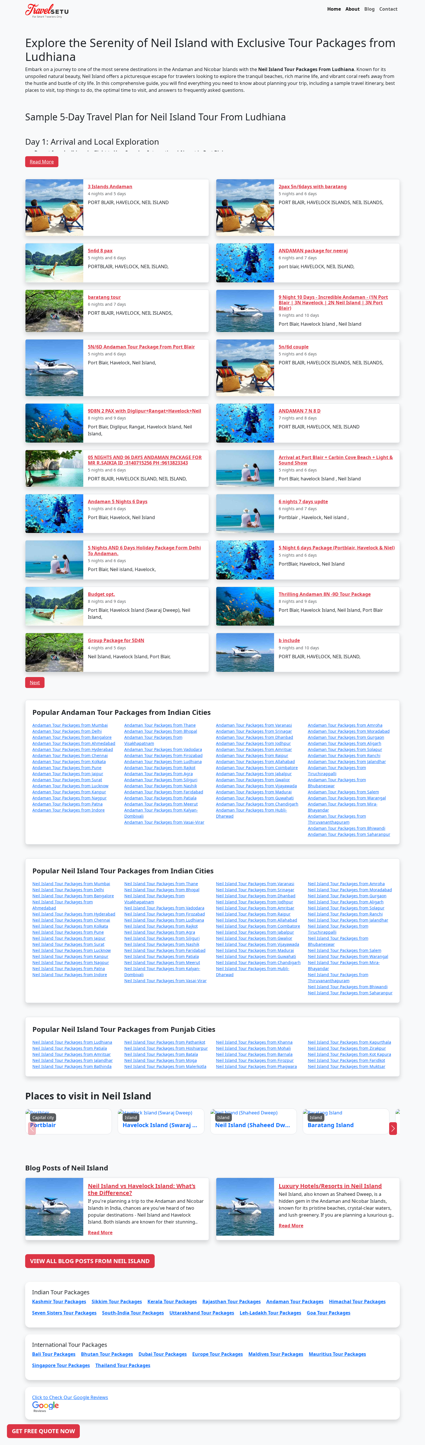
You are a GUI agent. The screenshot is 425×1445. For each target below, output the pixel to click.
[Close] (277, 643)
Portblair (167, 714)
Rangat (198, 749)
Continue (169, 766)
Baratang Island (255, 714)
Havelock (196, 714)
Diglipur (227, 749)
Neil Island (225, 714)
